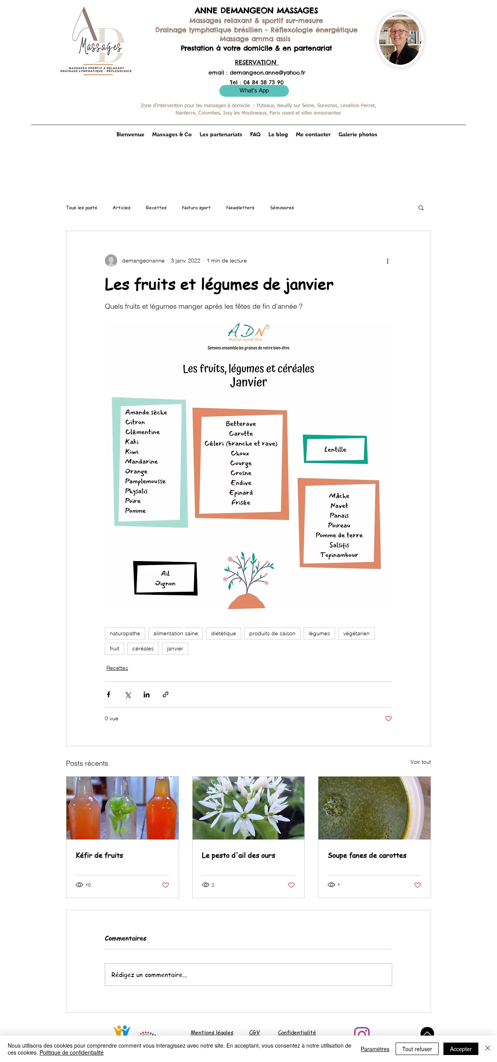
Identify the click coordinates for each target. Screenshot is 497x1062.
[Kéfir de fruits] (122, 808)
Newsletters (240, 207)
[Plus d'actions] (387, 260)
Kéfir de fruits (99, 855)
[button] (421, 207)
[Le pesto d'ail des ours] (249, 808)
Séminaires (282, 207)
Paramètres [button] (375, 1049)
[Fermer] (487, 1049)
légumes (319, 633)
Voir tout (420, 761)
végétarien (356, 633)
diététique (223, 633)
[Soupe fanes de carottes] (374, 808)
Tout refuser (417, 1049)
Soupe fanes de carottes (367, 855)
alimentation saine (175, 633)
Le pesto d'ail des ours (238, 855)
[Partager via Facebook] (108, 694)
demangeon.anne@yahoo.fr (267, 72)
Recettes (156, 207)
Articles (121, 207)
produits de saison (272, 633)
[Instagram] (362, 1035)
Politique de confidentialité (72, 1052)
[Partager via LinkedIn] (146, 694)
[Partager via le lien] (165, 694)
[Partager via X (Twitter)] (127, 694)
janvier (175, 648)
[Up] (427, 1033)
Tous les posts (81, 207)
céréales (143, 648)
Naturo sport (196, 207)
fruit (114, 648)
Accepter (461, 1049)
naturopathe (125, 633)
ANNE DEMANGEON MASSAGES (256, 10)
